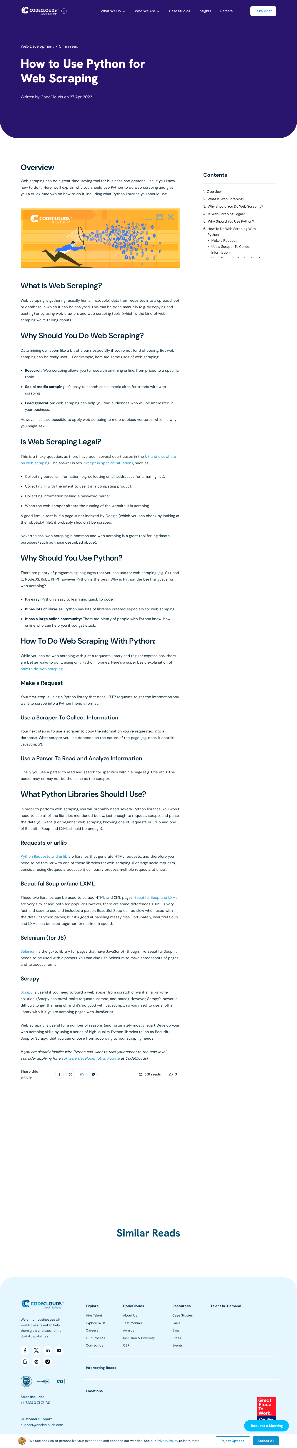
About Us (130, 1315)
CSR (126, 1345)
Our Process (95, 1338)
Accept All (265, 1441)
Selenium (29, 951)
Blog (175, 1330)
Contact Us (94, 1345)
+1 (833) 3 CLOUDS (35, 1402)
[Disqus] (100, 1143)
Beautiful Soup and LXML (155, 897)
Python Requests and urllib (44, 856)
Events (177, 1345)
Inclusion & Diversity (139, 1338)
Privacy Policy (167, 1441)
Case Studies (179, 11)
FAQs (176, 1323)
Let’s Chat (263, 11)
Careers (226, 11)
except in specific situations (108, 463)
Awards (128, 1330)
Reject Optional (233, 1441)
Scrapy (26, 992)
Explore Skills (95, 1323)
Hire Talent (94, 1315)
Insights (205, 11)
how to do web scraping (42, 668)
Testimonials (132, 1323)
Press (176, 1338)
